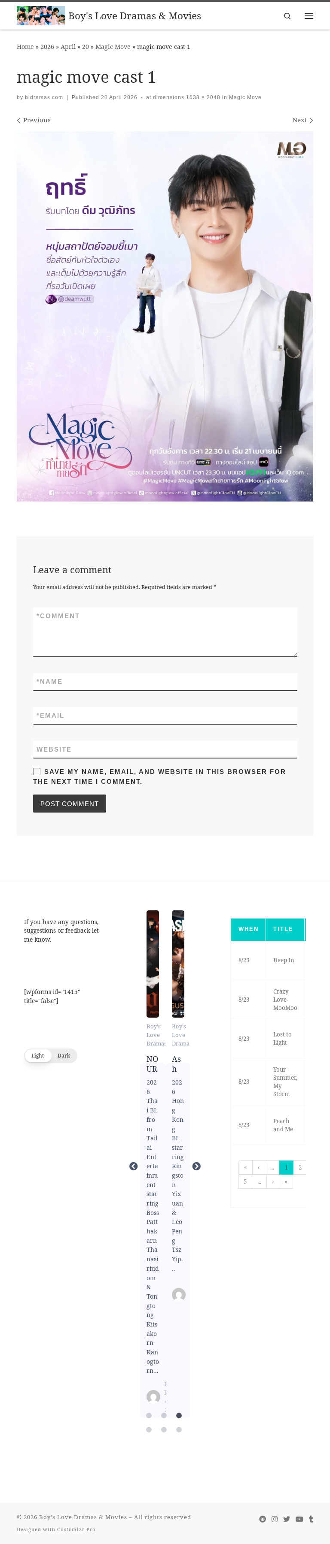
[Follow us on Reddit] (262, 1519)
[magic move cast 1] (165, 316)
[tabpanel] (152, 1166)
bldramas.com (44, 97)
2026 (47, 46)
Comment (58, 615)
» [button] (285, 1181)
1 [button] (286, 1167)
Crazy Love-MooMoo (285, 1000)
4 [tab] (149, 1430)
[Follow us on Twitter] (286, 1519)
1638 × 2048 (202, 97)
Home (25, 46)
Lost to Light (282, 1038)
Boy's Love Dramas (157, 1034)
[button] (50, 1055)
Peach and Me (283, 1125)
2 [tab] (164, 1415)
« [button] (245, 1167)
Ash (177, 963)
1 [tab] (149, 1415)
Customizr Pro (76, 1529)
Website (54, 749)
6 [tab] (179, 1430)
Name (50, 681)
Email (50, 715)
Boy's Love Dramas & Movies (83, 1517)
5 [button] (245, 1181)
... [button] (272, 1167)
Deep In (283, 960)
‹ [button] (259, 1167)
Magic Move (113, 46)
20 (85, 46)
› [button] (273, 1181)
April (68, 46)
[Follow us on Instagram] (275, 1519)
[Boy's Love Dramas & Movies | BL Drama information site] (41, 14)
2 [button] (300, 1167)
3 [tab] (179, 1415)
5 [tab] (164, 1430)
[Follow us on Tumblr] (311, 1519)
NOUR (152, 963)
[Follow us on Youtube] (299, 1519)
